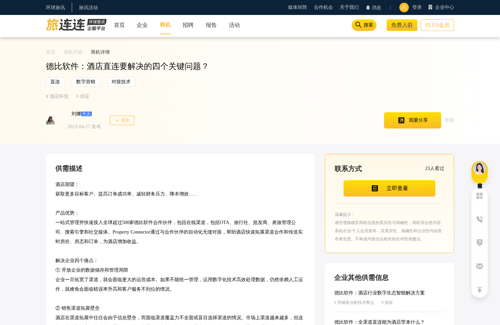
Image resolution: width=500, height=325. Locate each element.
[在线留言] (479, 172)
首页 (50, 52)
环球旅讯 (55, 7)
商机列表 (73, 52)
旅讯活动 (88, 7)
